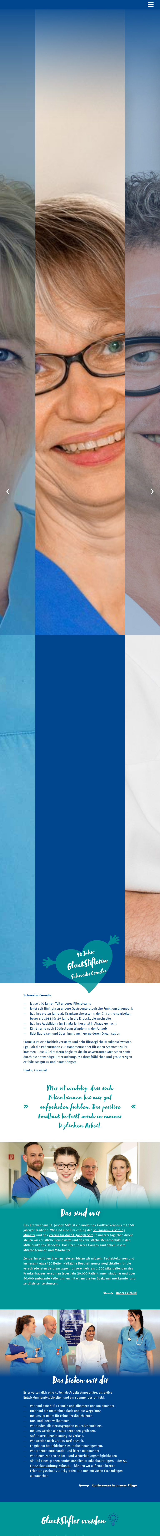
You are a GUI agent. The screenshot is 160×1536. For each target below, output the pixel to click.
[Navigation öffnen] (80, 4)
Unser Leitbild (126, 1293)
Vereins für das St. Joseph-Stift (71, 1235)
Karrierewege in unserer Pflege (114, 1485)
